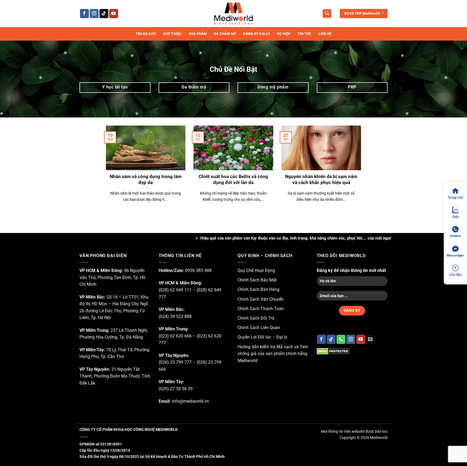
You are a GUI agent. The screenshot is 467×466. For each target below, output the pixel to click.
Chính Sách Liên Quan (259, 327)
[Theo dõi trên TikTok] (103, 13)
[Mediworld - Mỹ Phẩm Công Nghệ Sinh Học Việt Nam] (233, 13)
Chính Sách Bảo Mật (257, 280)
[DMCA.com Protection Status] (333, 350)
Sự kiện (284, 34)
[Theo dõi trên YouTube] (113, 13)
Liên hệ (324, 34)
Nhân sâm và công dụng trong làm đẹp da (146, 179)
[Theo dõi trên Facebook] (84, 13)
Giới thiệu (172, 34)
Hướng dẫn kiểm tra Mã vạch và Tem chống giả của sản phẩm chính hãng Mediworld (273, 353)
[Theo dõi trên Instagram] (94, 13)
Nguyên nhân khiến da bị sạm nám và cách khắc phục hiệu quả (321, 179)
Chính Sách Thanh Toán (261, 308)
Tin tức (305, 34)
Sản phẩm (198, 34)
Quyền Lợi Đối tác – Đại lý (262, 337)
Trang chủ (146, 34)
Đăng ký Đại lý (256, 34)
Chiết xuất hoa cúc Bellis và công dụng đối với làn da (233, 179)
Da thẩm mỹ (225, 34)
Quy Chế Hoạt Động (256, 270)
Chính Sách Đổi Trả (256, 318)
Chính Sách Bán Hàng (258, 289)
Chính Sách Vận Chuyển (260, 299)
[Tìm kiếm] (327, 13)
